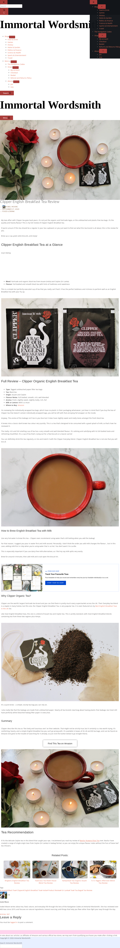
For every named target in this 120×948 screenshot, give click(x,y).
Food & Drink (13, 39)
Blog (6, 36)
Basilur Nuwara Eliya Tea (89, 840)
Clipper (19, 890)
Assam (3, 890)
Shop (10, 67)
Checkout (14, 73)
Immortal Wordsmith (50, 24)
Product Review (53, 890)
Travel (10, 58)
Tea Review (87, 890)
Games (10, 42)
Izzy (12, 87)
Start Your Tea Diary (55, 582)
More (7, 61)
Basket (13, 75)
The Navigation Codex (16, 64)
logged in (14, 922)
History (10, 45)
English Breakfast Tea (32, 890)
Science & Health (14, 53)
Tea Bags (77, 890)
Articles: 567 (5, 914)
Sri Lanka (64, 890)
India (44, 890)
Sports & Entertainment (17, 55)
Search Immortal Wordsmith (11, 943)
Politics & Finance (14, 50)
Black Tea (11, 890)
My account (15, 70)
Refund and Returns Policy (21, 78)
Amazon (21, 405)
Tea (71, 890)
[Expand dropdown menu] (12, 37)
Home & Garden (14, 47)
